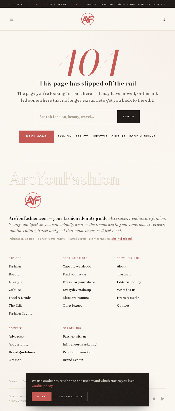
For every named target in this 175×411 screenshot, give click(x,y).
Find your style (74, 274)
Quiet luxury (72, 305)
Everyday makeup (77, 290)
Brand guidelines (22, 352)
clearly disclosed (121, 239)
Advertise (16, 336)
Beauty (82, 136)
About (121, 266)
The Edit (15, 305)
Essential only (71, 396)
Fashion (65, 136)
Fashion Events (20, 313)
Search (128, 116)
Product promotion (78, 352)
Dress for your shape (79, 282)
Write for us (126, 290)
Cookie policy (42, 386)
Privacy (13, 381)
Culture (118, 136)
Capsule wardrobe (77, 266)
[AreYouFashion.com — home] (33, 200)
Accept (41, 396)
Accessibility (18, 344)
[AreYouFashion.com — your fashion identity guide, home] (87, 19)
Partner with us (75, 336)
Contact (123, 305)
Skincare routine (76, 298)
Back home (36, 136)
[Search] (163, 19)
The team (124, 274)
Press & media (128, 298)
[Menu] (12, 19)
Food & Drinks (142, 136)
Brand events (73, 360)
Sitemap (15, 360)
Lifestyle (100, 136)
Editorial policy (129, 282)
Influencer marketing (80, 344)
